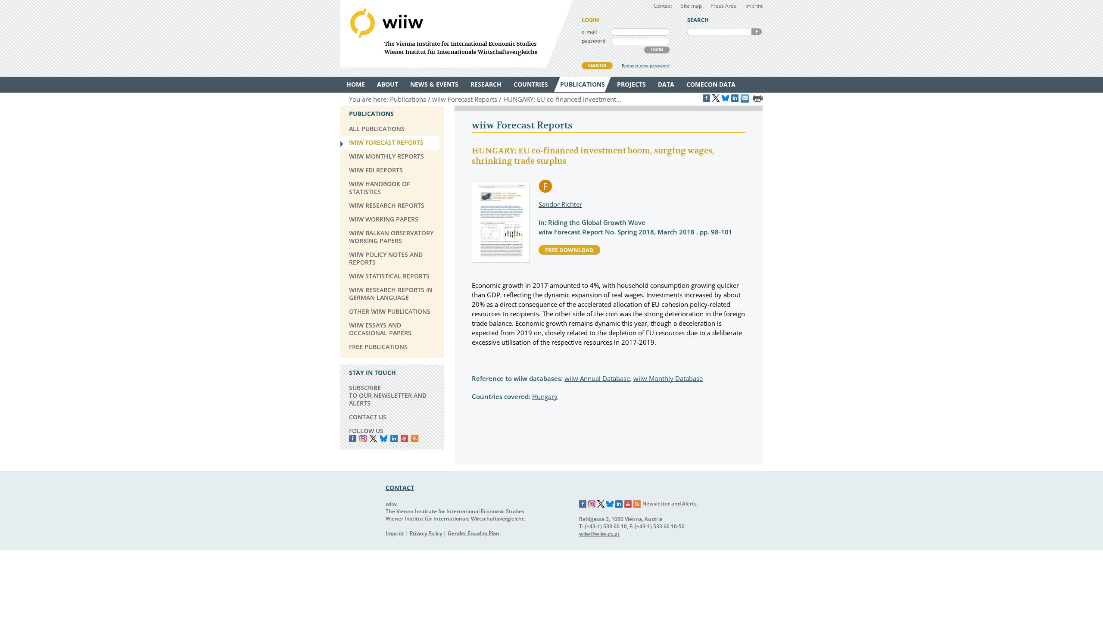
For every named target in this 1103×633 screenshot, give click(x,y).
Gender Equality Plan (473, 533)
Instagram (592, 504)
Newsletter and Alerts (669, 503)
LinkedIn (394, 438)
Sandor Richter (560, 204)
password (593, 40)
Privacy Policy (426, 533)
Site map (691, 5)
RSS (414, 438)
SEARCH (756, 31)
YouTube (404, 438)
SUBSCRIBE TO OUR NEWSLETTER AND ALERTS (388, 395)
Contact (663, 5)
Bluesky (383, 438)
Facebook (352, 438)
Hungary (545, 396)
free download (569, 250)
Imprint (754, 5)
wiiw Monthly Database (668, 378)
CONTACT (400, 487)
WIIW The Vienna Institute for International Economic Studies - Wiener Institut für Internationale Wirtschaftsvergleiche (456, 34)
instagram (363, 438)
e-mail (589, 31)
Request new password (646, 65)
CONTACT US (367, 417)
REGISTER (597, 65)
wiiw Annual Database (597, 378)
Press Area (723, 5)
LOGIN (657, 50)
